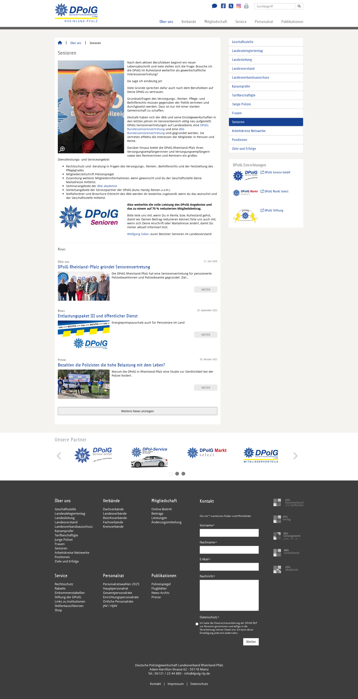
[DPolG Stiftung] (245, 215)
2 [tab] (177, 474)
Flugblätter (159, 588)
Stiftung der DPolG (68, 597)
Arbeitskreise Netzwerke (249, 131)
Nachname (208, 542)
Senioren (238, 122)
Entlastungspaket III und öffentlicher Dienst (98, 315)
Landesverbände (115, 513)
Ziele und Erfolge (244, 149)
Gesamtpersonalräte (117, 593)
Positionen (239, 140)
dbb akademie (107, 186)
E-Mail (205, 559)
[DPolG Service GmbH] (245, 177)
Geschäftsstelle (242, 42)
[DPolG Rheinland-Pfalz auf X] (229, 6)
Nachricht (207, 576)
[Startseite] (60, 43)
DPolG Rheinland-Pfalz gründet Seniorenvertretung (104, 266)
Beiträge (157, 513)
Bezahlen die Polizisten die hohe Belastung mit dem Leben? (111, 365)
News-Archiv (160, 593)
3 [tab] (183, 474)
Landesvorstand (243, 69)
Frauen (237, 113)
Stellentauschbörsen (69, 606)
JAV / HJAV (110, 606)
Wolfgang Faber (138, 234)
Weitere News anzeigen (137, 411)
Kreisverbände (113, 526)
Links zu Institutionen (70, 601)
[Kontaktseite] (213, 6)
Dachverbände (113, 509)
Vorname (207, 525)
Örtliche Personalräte (118, 601)
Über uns (166, 22)
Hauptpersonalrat (115, 588)
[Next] (295, 456)
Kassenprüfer (241, 86)
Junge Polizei (241, 104)
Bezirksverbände (115, 518)
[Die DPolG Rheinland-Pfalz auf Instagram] (237, 6)
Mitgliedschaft (215, 22)
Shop (58, 610)
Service (241, 22)
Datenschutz (209, 617)
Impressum (176, 684)
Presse (156, 597)
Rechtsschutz (64, 584)
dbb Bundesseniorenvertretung (155, 131)
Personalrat (264, 22)
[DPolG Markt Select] (245, 196)
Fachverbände (113, 522)
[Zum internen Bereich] (245, 6)
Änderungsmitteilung (166, 522)
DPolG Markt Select (276, 191)
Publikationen (292, 22)
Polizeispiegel (161, 584)
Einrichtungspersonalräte (121, 597)
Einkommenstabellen (70, 593)
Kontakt (155, 684)
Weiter (251, 642)
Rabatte (60, 588)
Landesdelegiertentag (247, 51)
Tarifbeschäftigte (243, 95)
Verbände (188, 22)
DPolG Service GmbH (277, 172)
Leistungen (159, 518)
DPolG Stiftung (273, 210)
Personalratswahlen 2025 (121, 584)
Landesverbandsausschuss (250, 77)
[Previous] (59, 456)
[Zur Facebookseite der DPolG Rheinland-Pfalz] (222, 6)
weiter (205, 289)
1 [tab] (171, 474)
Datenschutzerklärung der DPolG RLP (235, 623)
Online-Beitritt (161, 509)
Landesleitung (242, 60)
